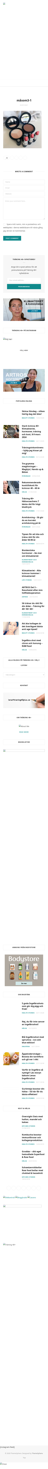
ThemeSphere (37, 1453)
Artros (25, 597)
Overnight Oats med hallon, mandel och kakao (32, 1119)
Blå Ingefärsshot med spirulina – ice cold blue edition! (33, 1040)
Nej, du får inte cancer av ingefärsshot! (33, 1023)
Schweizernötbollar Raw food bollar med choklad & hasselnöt (32, 1170)
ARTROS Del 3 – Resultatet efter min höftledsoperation (32, 590)
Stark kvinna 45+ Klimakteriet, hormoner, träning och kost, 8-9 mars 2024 (31, 432)
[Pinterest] (21, 158)
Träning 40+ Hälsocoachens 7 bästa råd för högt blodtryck (31, 502)
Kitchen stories (28, 1126)
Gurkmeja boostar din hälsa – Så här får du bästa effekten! (33, 1091)
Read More (24, 732)
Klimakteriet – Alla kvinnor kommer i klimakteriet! (31, 573)
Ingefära (26, 1046)
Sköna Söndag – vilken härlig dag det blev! (33, 412)
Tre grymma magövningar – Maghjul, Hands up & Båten (32, 467)
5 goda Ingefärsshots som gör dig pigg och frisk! (32, 1006)
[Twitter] (16, 158)
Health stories (28, 441)
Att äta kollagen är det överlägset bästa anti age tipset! (32, 626)
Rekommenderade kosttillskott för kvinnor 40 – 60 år (31, 485)
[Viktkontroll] (9, 1197)
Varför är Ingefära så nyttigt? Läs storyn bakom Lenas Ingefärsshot (32, 1074)
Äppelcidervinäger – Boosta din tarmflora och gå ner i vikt (32, 1056)
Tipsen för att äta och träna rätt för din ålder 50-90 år (33, 537)
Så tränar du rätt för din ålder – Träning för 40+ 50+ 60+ (33, 606)
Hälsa (24, 492)
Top (24, 1457)
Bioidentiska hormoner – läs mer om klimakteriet (32, 553)
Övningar (26, 476)
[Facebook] (12, 158)
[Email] (25, 158)
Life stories (27, 580)
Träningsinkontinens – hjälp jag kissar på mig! (32, 450)
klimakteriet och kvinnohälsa (29, 561)
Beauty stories (28, 418)
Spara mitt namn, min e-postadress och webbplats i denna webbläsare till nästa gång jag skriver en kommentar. (23, 227)
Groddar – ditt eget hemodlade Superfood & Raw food (33, 1154)
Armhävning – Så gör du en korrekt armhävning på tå (32, 520)
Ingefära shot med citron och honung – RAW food (32, 643)
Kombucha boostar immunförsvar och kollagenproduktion (32, 1137)
